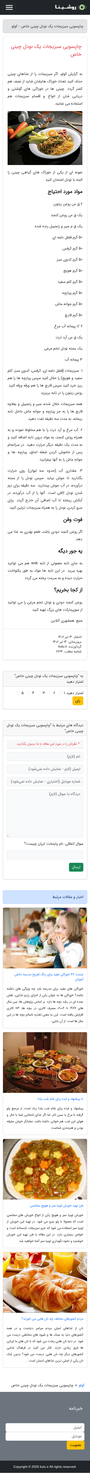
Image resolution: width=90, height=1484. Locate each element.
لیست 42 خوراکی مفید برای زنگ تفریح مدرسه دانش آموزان (49, 977)
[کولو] (70, 7)
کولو (81, 1385)
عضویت (75, 1445)
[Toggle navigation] (9, 7)
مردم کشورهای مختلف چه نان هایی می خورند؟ (52, 1318)
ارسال (76, 867)
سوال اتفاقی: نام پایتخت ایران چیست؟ (53, 844)
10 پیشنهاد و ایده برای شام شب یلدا (60, 1099)
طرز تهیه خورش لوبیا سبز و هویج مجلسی (56, 1205)
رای (77, 701)
